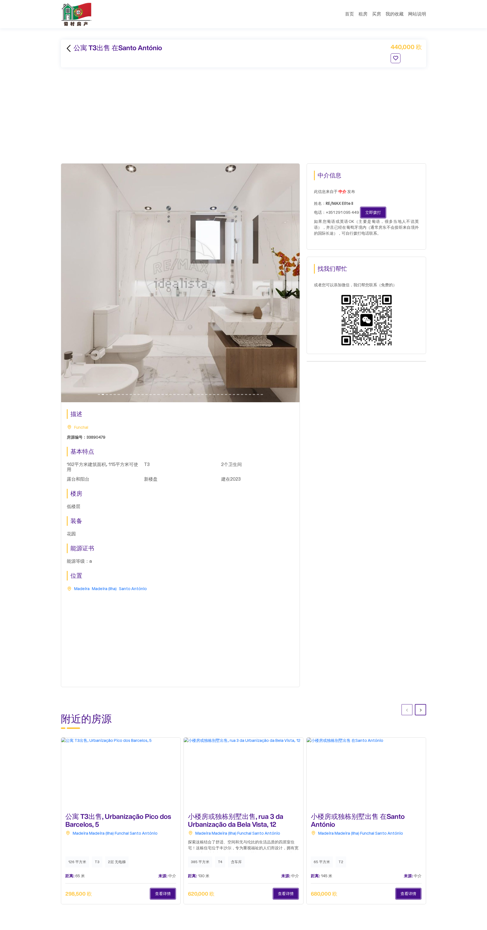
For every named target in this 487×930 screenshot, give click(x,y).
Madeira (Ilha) (104, 589)
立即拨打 (373, 212)
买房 (376, 14)
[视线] (127, 394)
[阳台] (115, 394)
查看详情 (163, 893)
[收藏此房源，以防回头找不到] (395, 58)
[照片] (146, 394)
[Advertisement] (243, 115)
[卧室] (111, 394)
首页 (349, 14)
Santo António (133, 589)
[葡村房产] (76, 14)
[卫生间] (103, 394)
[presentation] (407, 709)
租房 (363, 14)
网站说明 (417, 14)
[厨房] (135, 394)
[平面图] (139, 394)
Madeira (82, 589)
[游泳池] (119, 394)
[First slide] (99, 394)
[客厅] (154, 394)
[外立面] (206, 394)
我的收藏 (395, 14)
